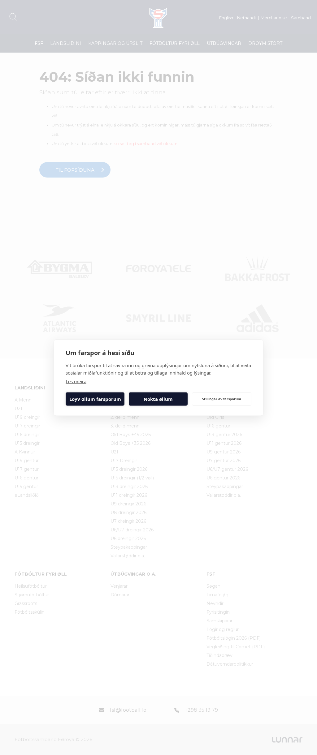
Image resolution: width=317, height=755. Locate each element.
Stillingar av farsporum (221, 399)
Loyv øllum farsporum (95, 399)
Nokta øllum (158, 399)
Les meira (76, 381)
